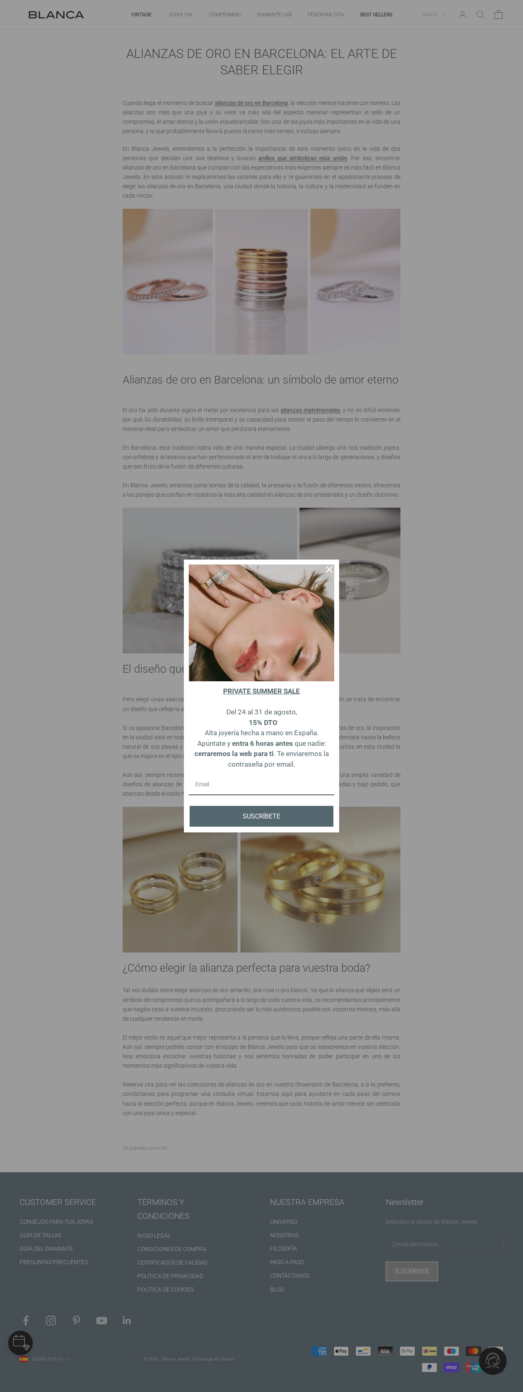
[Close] (329, 569)
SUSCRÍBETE (261, 816)
